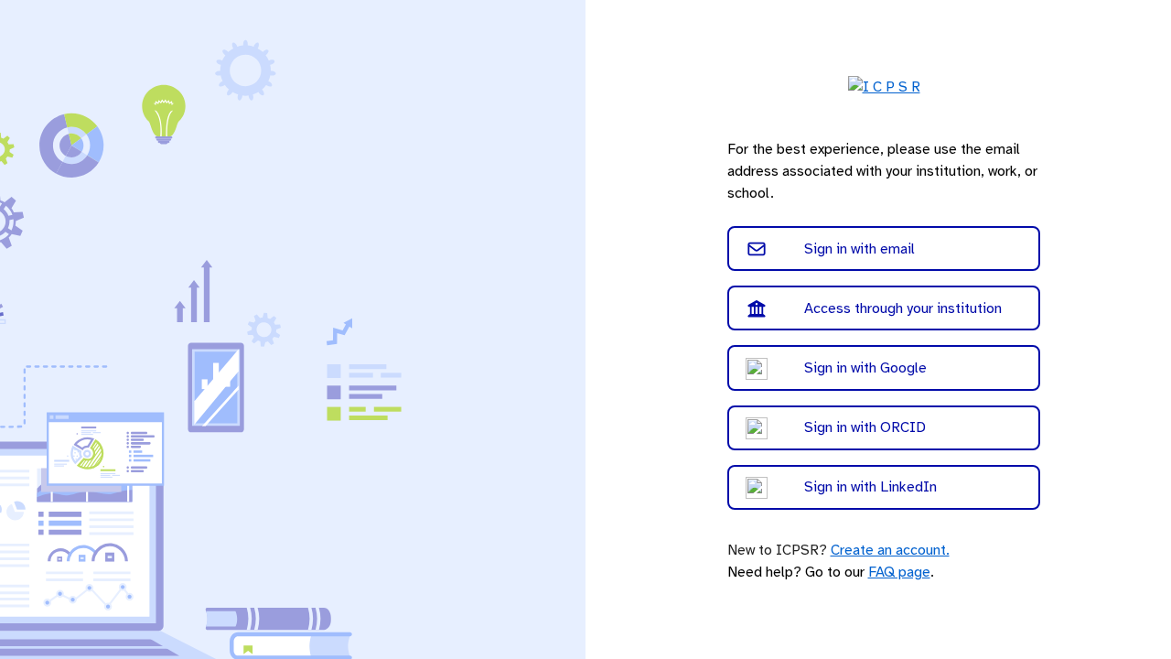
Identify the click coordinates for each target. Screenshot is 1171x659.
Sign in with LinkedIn (870, 487)
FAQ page (899, 572)
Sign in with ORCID (865, 427)
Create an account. (890, 550)
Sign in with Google (865, 368)
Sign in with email (859, 249)
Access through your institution (903, 308)
